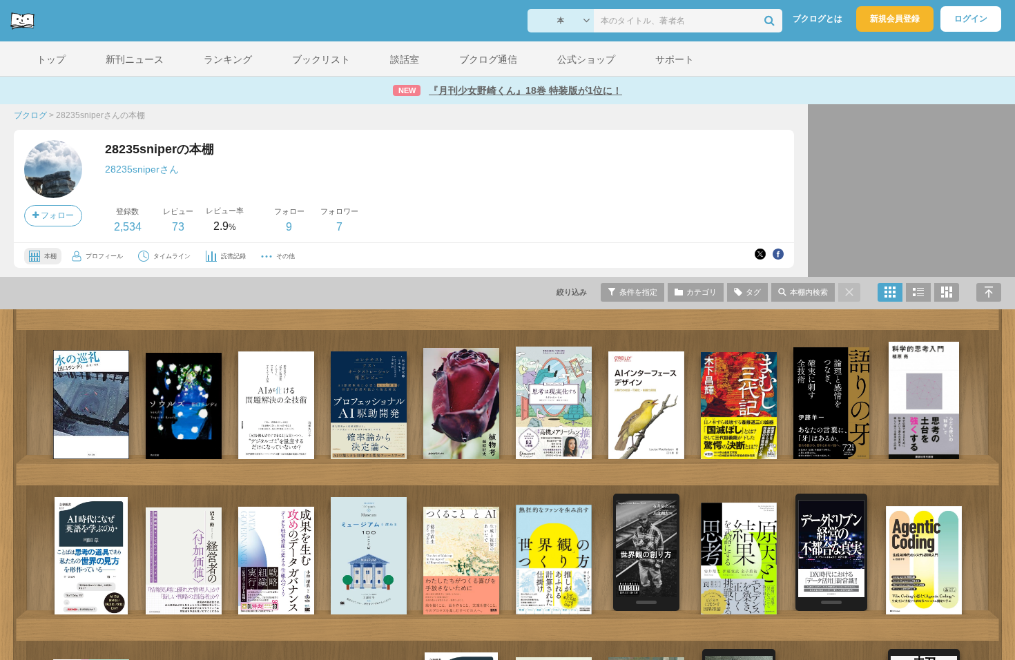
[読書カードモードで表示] (946, 292)
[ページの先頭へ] (988, 292)
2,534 (128, 227)
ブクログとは (817, 18)
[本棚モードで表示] (890, 292)
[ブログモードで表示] (918, 292)
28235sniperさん (142, 169)
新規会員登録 (895, 18)
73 (178, 227)
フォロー (56, 215)
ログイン (970, 18)
